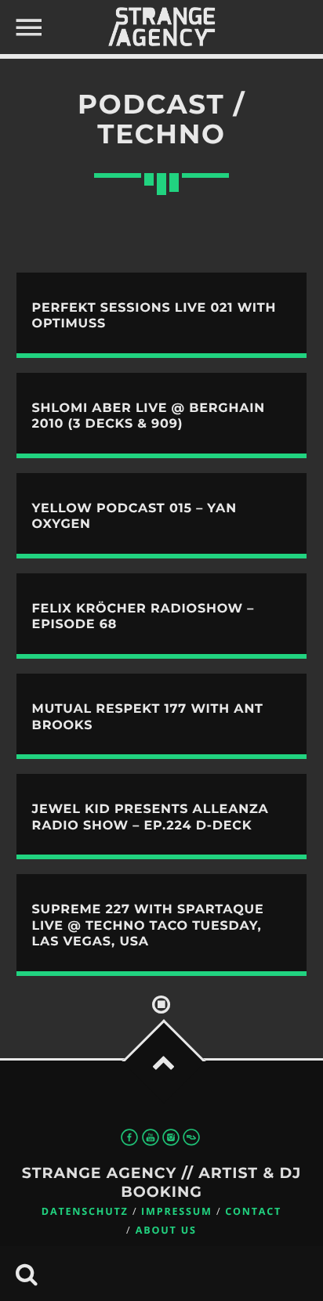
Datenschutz (85, 1211)
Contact (253, 1211)
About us (166, 1230)
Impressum (176, 1211)
